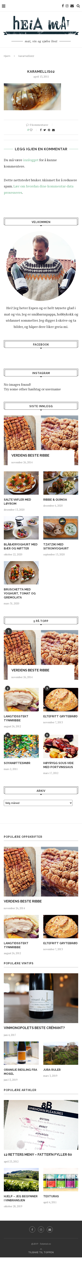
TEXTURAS (51, 1196)
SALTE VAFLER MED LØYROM (17, 501)
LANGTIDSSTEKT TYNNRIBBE (16, 718)
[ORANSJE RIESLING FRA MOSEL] (21, 1053)
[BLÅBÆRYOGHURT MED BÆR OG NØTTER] (21, 527)
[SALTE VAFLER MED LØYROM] (21, 483)
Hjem (7, 56)
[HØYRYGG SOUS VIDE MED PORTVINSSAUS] (60, 746)
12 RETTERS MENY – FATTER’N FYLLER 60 (38, 1154)
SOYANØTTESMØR (17, 763)
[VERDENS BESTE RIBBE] (41, 440)
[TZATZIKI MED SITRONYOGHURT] (60, 527)
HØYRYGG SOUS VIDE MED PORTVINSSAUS (58, 765)
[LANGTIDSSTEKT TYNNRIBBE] (21, 699)
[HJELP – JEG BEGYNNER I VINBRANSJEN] (21, 1179)
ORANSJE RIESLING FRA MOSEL (20, 1072)
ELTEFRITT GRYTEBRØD (60, 716)
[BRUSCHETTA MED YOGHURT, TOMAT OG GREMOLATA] (21, 572)
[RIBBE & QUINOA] (60, 483)
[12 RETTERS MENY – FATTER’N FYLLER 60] (41, 1125)
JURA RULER (52, 1070)
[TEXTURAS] (60, 1179)
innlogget (31, 160)
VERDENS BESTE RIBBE (30, 455)
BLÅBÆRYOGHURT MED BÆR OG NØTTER (21, 546)
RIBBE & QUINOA (55, 499)
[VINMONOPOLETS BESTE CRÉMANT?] (41, 998)
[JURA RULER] (60, 1053)
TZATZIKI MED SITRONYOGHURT (56, 546)
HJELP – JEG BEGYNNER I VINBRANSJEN (21, 1198)
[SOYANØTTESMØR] (21, 746)
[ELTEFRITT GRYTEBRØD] (60, 699)
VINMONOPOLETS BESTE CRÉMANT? (34, 1028)
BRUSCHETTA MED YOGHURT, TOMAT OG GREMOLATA (20, 593)
